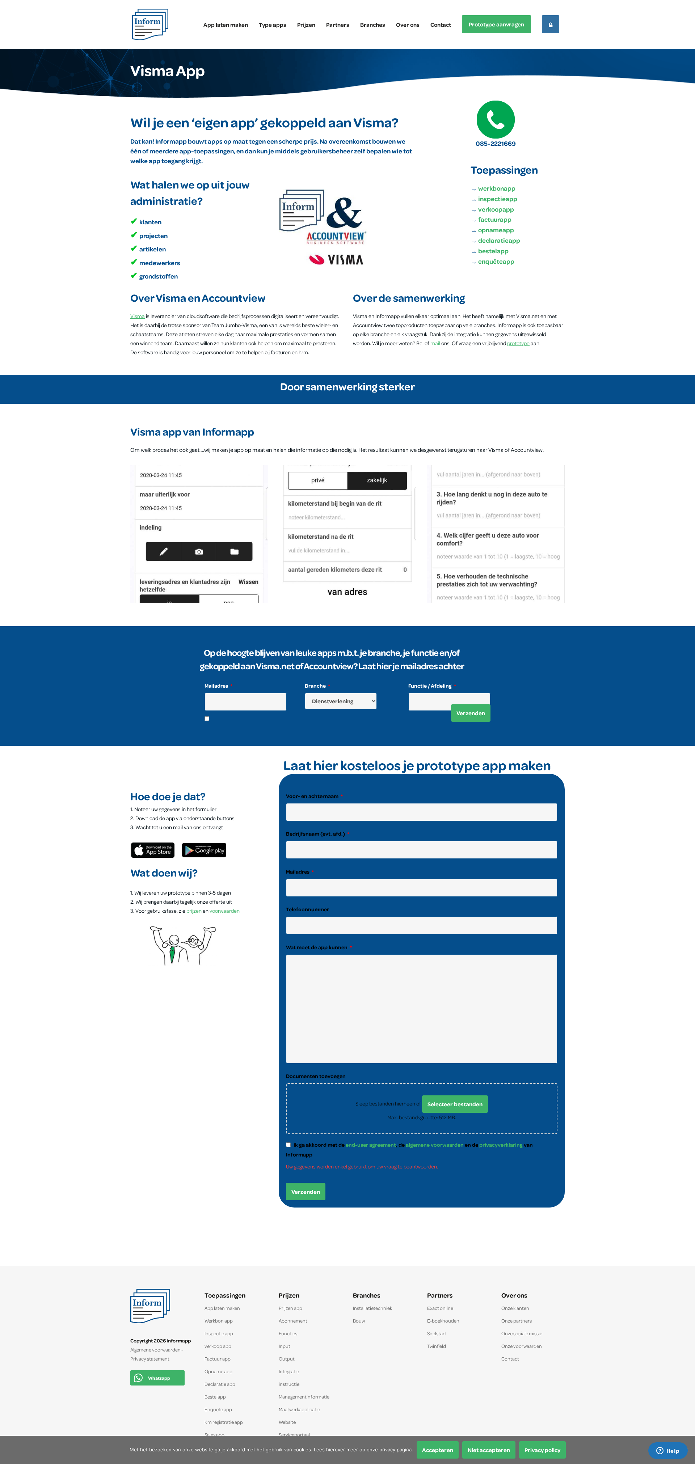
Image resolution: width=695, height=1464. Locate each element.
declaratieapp (499, 240)
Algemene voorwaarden (155, 1349)
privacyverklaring (501, 1145)
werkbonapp (496, 188)
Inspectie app (219, 1333)
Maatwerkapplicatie (299, 1409)
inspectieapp (497, 198)
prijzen (194, 911)
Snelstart (436, 1333)
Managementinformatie (304, 1396)
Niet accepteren (489, 1450)
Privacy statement (149, 1358)
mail (435, 343)
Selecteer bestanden (455, 1104)
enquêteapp (496, 261)
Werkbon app (219, 1320)
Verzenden (470, 713)
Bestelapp (215, 1396)
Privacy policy (542, 1450)
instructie (289, 1383)
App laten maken (225, 25)
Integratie (289, 1371)
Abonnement (293, 1320)
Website (287, 1421)
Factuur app (218, 1358)
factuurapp (494, 219)
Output (287, 1358)
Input (284, 1345)
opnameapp (495, 229)
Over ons (408, 25)
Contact (440, 25)
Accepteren (437, 1450)
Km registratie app (224, 1421)
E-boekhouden (443, 1320)
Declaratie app (220, 1383)
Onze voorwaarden (521, 1345)
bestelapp (493, 250)
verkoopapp (496, 209)
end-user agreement (371, 1145)
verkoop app (218, 1345)
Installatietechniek (372, 1307)
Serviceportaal (294, 1434)
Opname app (218, 1371)
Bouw (359, 1320)
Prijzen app (290, 1307)
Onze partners (516, 1320)
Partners (337, 25)
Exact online (440, 1307)
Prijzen (306, 25)
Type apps (272, 25)
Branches (372, 25)
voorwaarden (225, 911)
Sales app (214, 1434)
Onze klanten (515, 1307)
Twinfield (436, 1345)
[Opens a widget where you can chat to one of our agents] (668, 1451)
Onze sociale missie (521, 1333)
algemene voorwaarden (435, 1145)
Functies (288, 1333)
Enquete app (218, 1409)
